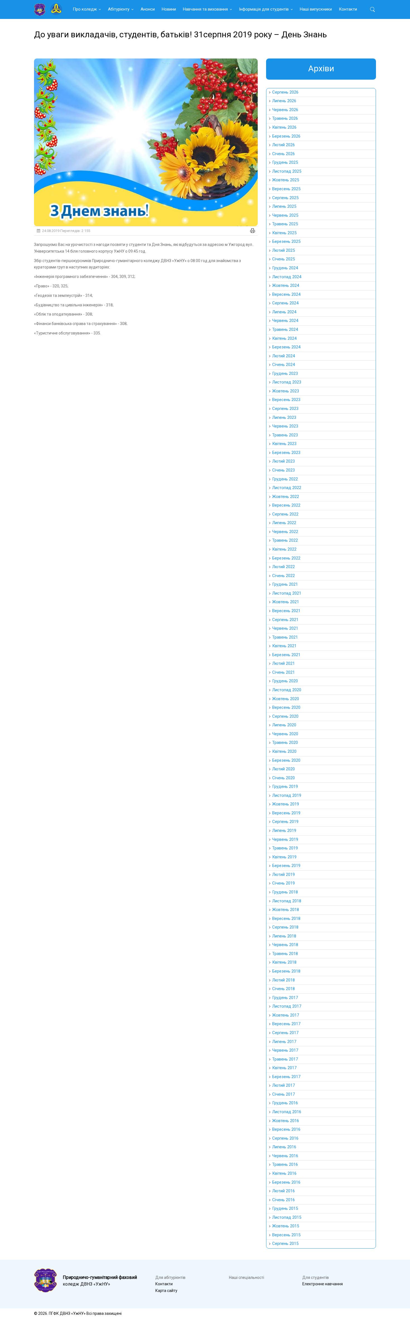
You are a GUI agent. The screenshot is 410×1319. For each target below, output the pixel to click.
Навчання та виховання (205, 9)
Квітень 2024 (284, 338)
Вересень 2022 (286, 505)
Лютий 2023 (283, 461)
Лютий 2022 (283, 566)
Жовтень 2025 (285, 179)
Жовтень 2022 (285, 496)
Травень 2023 (285, 435)
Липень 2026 (284, 100)
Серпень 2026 (285, 92)
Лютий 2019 (283, 874)
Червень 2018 (285, 944)
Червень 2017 (285, 1050)
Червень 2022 (285, 531)
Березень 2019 (286, 865)
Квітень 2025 (284, 232)
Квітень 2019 (284, 856)
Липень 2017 (284, 1041)
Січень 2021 (283, 672)
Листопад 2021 (286, 593)
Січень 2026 (283, 153)
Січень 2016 (283, 1199)
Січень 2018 (283, 988)
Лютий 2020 (283, 768)
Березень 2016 (286, 1182)
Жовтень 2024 (285, 285)
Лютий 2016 (283, 1190)
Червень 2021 (285, 628)
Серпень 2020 (285, 716)
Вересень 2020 (286, 707)
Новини (169, 9)
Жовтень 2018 (285, 909)
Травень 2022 (285, 540)
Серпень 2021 (285, 619)
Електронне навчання (322, 1284)
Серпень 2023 (285, 408)
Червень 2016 (285, 1155)
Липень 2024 (284, 311)
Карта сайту (166, 1290)
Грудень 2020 (285, 680)
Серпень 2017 (285, 1032)
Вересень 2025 (286, 188)
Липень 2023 (284, 417)
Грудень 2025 (285, 162)
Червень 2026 (285, 109)
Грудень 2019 (285, 786)
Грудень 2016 (285, 1102)
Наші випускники (316, 9)
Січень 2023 (283, 470)
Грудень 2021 (285, 584)
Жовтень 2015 (285, 1225)
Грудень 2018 (285, 892)
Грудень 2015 (285, 1208)
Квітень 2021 (284, 645)
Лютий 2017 (283, 1085)
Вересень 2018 (286, 918)
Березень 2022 (286, 558)
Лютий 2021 (283, 663)
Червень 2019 (285, 839)
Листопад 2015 (286, 1217)
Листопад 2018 (286, 900)
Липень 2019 (284, 830)
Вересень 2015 (286, 1234)
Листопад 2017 (286, 1006)
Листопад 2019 (286, 795)
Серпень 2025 (285, 197)
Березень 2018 (286, 971)
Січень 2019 (283, 883)
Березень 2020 (286, 760)
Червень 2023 (285, 426)
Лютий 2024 (283, 355)
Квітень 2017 (284, 1067)
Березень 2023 (286, 452)
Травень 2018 (285, 953)
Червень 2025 (285, 215)
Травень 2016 (285, 1164)
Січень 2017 (283, 1094)
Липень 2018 (284, 936)
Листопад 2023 (286, 382)
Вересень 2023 (286, 399)
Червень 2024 (285, 320)
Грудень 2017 (285, 997)
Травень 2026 (285, 118)
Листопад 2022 (286, 487)
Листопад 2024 (286, 276)
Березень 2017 (286, 1076)
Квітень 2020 (284, 751)
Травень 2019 (285, 848)
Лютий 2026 (283, 144)
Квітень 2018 (284, 962)
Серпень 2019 (285, 821)
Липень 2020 (284, 724)
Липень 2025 (284, 206)
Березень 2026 (286, 136)
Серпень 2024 (285, 303)
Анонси (148, 9)
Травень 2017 (285, 1059)
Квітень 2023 (284, 443)
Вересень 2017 (286, 1023)
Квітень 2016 (284, 1173)
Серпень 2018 (285, 927)
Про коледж (85, 9)
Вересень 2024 (286, 294)
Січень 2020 (283, 777)
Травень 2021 (285, 637)
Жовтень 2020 (285, 698)
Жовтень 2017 (285, 1015)
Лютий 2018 (283, 980)
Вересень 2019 (286, 812)
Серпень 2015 (285, 1243)
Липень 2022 (284, 522)
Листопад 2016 (286, 1111)
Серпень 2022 (285, 514)
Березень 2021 (286, 654)
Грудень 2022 (285, 479)
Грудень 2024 (285, 267)
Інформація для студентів (264, 9)
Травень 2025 (285, 223)
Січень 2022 (283, 575)
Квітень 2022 (284, 549)
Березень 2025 (286, 241)
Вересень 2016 (286, 1129)
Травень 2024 (285, 329)
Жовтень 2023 (285, 391)
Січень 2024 (283, 364)
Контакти (348, 9)
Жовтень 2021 (285, 601)
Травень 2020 (285, 742)
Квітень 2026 (284, 127)
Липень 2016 (284, 1146)
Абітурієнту (118, 9)
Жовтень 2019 (285, 804)
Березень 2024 (286, 347)
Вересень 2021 (286, 610)
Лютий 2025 (283, 250)
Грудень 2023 (285, 373)
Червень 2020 (285, 733)
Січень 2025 (283, 259)
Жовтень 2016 (285, 1120)
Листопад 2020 (286, 689)
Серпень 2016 (285, 1138)
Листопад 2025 (286, 171)
